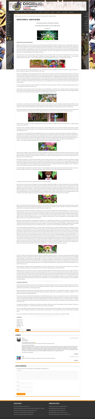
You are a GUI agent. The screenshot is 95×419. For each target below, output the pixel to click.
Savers (35, 12)
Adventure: (58, 12)
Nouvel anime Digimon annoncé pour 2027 (22, 406)
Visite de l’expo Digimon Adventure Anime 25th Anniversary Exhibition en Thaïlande (29, 408)
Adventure (17, 12)
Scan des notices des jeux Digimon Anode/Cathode (23, 414)
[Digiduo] (47, 5)
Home (17, 16)
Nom (18, 381)
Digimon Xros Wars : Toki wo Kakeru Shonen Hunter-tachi (29, 16)
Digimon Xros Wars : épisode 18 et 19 (61, 412)
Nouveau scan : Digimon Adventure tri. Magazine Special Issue (25, 410)
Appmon (52, 12)
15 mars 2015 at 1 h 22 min (73, 356)
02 (21, 12)
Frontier (30, 12)
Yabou (50, 410)
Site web (18, 389)
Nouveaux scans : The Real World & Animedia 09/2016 (24, 412)
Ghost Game (64, 12)
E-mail (18, 385)
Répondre (76, 360)
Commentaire (19, 370)
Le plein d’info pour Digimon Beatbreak (60, 406)
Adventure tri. (46, 12)
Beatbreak (71, 12)
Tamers (25, 12)
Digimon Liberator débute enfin (59, 408)
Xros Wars (40, 12)
